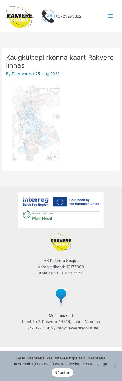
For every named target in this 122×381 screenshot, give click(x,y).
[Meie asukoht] (61, 295)
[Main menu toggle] (111, 16)
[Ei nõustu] (115, 366)
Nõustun (62, 372)
